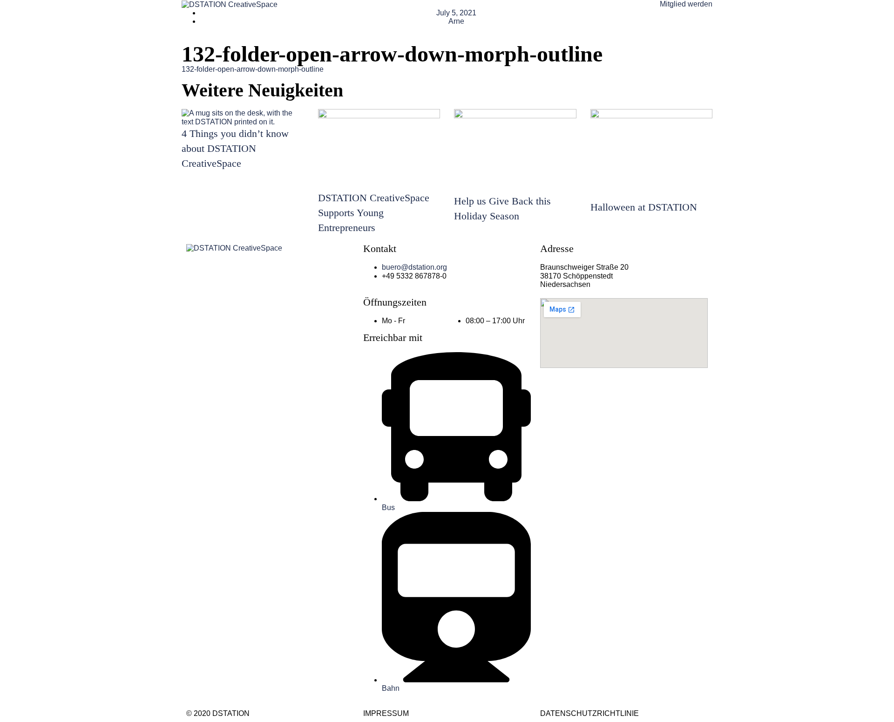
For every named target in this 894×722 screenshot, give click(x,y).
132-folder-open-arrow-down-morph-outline (253, 69)
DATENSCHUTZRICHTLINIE (589, 713)
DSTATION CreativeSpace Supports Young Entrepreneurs (373, 212)
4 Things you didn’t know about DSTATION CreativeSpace (235, 148)
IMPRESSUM (386, 713)
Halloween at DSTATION (643, 207)
